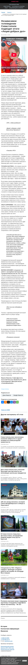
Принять (24, 660)
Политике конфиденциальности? (9, 663)
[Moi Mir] (11, 402)
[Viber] (14, 402)
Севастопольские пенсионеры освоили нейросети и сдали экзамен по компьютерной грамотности (12, 439)
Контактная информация (10, 629)
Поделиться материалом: (9, 399)
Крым (6, 7)
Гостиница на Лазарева (18, 6)
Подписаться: (5, 392)
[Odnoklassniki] (5, 402)
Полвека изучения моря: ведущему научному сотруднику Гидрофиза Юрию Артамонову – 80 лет (14, 602)
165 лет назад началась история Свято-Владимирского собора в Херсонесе (13, 503)
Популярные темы (14, 4)
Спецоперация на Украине (16, 7)
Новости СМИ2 (5, 410)
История (4, 626)
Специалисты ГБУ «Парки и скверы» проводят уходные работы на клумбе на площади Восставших (12, 570)
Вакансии (4, 631)
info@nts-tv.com (8, 641)
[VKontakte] (2, 402)
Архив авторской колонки (7, 646)
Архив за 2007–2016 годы (7, 647)
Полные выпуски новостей (7, 649)
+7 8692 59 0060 (5, 638)
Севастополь (6, 6)
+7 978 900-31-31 (5, 639)
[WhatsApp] (17, 402)
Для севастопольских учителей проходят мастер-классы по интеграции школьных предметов (13, 471)
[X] (8, 402)
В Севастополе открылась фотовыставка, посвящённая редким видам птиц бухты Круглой (12, 536)
